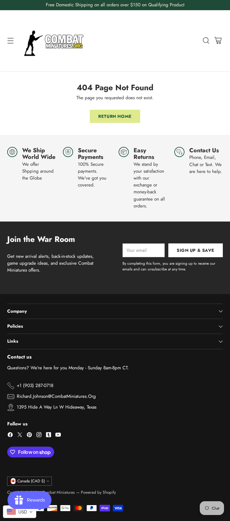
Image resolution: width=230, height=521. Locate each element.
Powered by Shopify (98, 492)
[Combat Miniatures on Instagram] (39, 435)
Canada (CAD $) (31, 481)
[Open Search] (206, 40)
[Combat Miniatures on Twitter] (19, 435)
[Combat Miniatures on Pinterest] (29, 435)
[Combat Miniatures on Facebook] (10, 435)
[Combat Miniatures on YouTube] (58, 435)
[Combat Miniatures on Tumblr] (48, 435)
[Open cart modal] (218, 40)
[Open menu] (10, 40)
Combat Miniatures (58, 492)
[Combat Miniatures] (55, 40)
